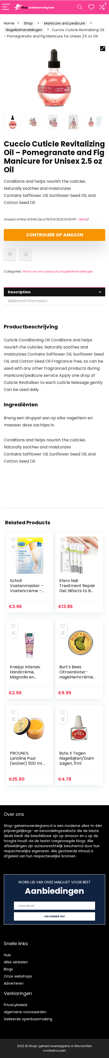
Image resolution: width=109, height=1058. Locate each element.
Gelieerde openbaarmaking (28, 1019)
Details (82, 219)
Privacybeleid (15, 1004)
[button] (102, 48)
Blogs (8, 969)
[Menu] (6, 7)
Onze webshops (18, 976)
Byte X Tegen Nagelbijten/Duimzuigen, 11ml (76, 758)
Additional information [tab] (27, 300)
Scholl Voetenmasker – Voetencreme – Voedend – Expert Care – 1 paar (28, 591)
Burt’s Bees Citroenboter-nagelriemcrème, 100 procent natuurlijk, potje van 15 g (76, 679)
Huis (7, 955)
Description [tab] (19, 292)
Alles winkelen (16, 962)
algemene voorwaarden (25, 1011)
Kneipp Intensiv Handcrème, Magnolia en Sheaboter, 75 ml (27, 674)
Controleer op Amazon (54, 235)
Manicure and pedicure (64, 23)
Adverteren (14, 983)
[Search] (80, 7)
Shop (28, 23)
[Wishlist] (91, 7)
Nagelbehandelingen (24, 29)
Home (9, 23)
